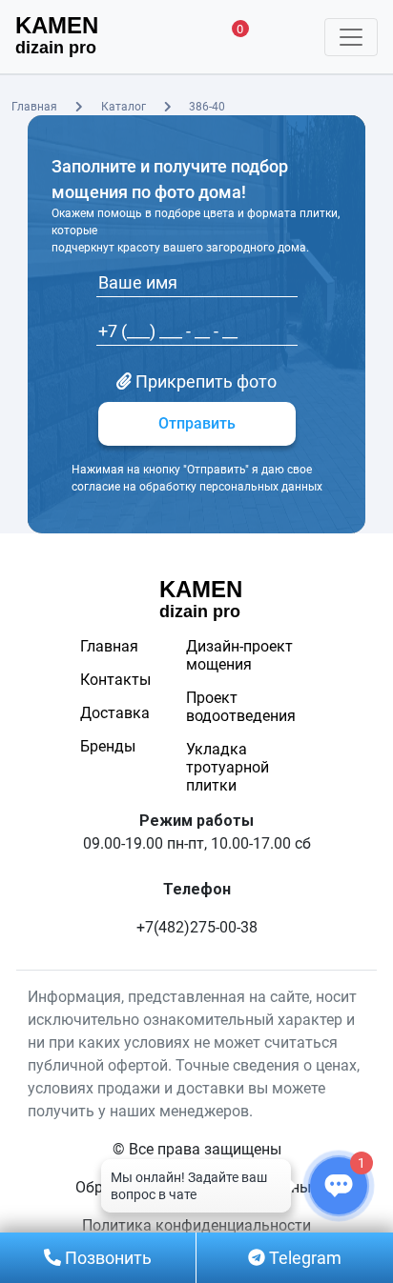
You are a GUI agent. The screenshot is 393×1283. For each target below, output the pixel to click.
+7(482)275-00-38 (197, 927)
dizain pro (56, 36)
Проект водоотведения (241, 707)
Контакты (113, 680)
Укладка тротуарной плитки (227, 767)
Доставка (113, 713)
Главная (34, 106)
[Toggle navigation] (351, 37)
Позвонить (106, 1258)
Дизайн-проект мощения (239, 655)
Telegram (303, 1258)
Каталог (123, 106)
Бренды (107, 746)
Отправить (197, 423)
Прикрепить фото (204, 381)
